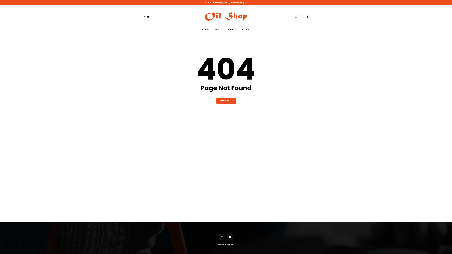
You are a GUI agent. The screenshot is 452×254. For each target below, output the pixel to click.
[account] (302, 17)
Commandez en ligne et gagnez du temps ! (226, 2)
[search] (296, 17)
